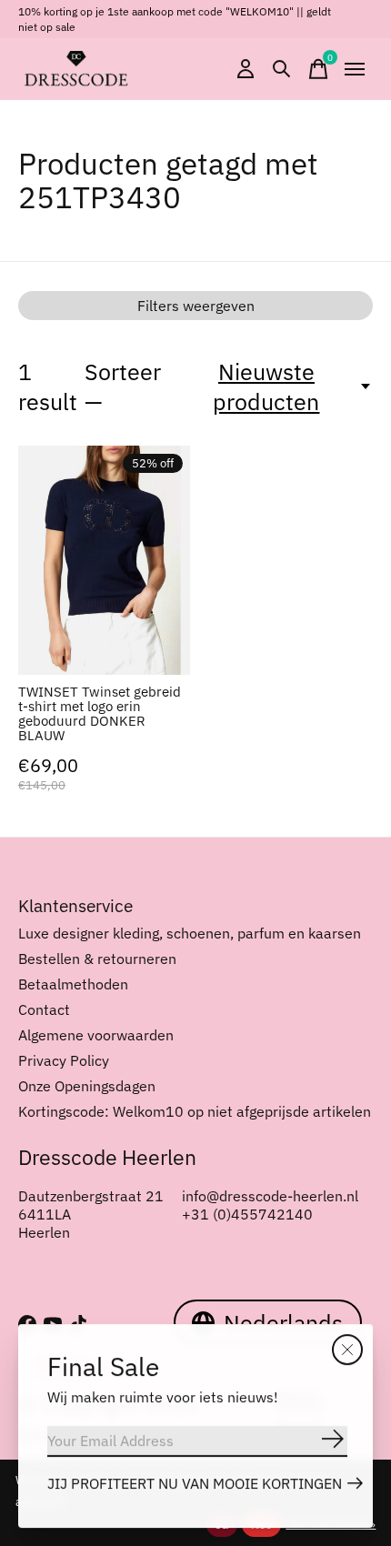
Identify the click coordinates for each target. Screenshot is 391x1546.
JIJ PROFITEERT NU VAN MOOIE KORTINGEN (194, 1483)
